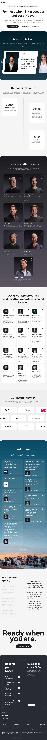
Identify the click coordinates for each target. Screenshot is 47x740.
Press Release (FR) (30, 728)
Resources (4, 724)
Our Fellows (4, 726)
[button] (44, 2)
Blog (40, 728)
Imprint (14, 737)
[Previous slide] (2, 62)
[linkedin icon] (14, 310)
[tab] (11, 579)
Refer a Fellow (42, 724)
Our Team (4, 728)
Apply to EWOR (24, 646)
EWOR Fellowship (16, 724)
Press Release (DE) (30, 726)
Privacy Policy (19, 737)
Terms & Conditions (27, 737)
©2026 (33, 737)
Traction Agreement (16, 728)
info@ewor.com (5, 718)
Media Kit (28, 724)
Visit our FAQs (31, 704)
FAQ (15, 110)
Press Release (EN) (30, 729)
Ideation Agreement (16, 726)
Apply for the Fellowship (12, 26)
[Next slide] (45, 62)
